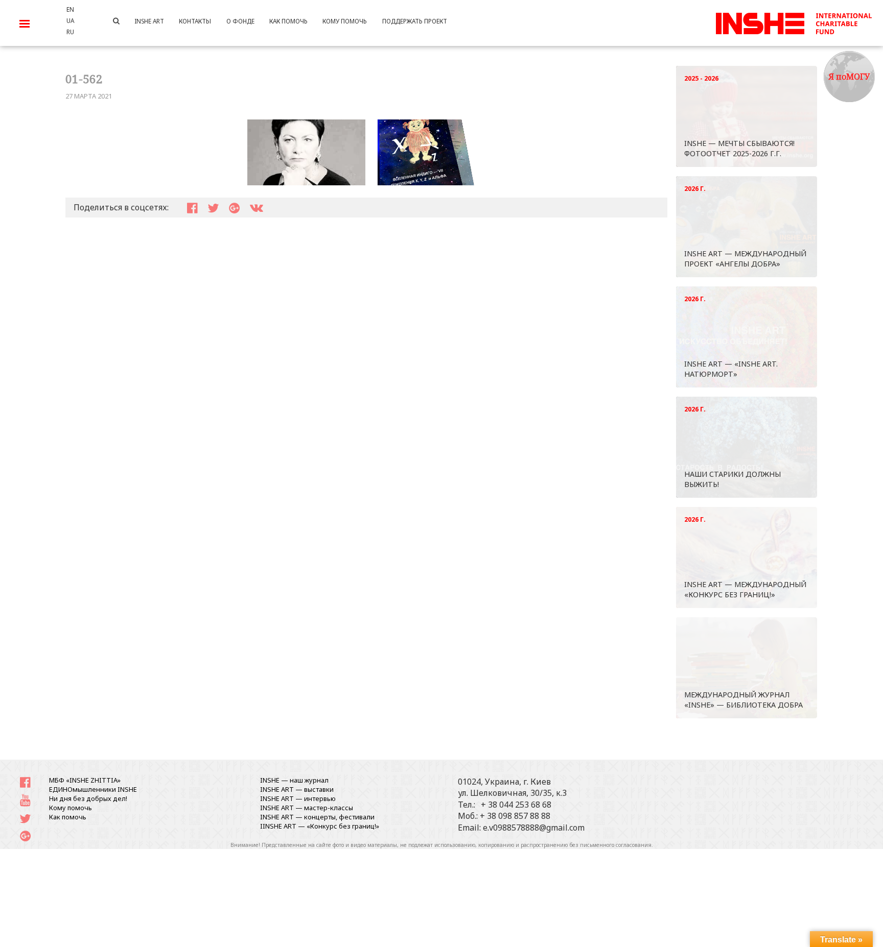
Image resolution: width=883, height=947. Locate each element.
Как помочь (67, 816)
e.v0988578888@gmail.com (534, 827)
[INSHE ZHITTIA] (793, 22)
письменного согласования (616, 844)
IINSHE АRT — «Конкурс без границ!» (319, 826)
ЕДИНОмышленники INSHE (93, 789)
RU (70, 32)
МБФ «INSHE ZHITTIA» (85, 780)
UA (70, 20)
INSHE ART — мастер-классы (306, 807)
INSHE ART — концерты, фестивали (317, 816)
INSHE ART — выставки (297, 789)
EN (70, 9)
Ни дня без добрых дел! (88, 798)
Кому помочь (70, 807)
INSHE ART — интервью (298, 798)
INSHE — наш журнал (294, 780)
